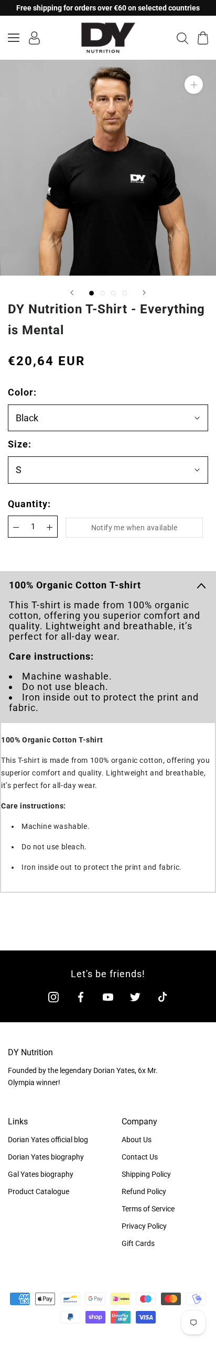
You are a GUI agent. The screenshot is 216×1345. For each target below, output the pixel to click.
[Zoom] (194, 84)
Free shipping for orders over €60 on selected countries (108, 8)
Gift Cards (138, 1243)
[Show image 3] (113, 293)
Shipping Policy (146, 1174)
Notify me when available (134, 527)
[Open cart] (203, 38)
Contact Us (140, 1157)
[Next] (144, 292)
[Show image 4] (124, 293)
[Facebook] (80, 996)
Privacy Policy (144, 1226)
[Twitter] (135, 996)
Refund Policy (144, 1191)
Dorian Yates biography (46, 1157)
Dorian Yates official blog (48, 1139)
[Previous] (71, 292)
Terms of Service (148, 1209)
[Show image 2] (102, 293)
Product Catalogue (38, 1191)
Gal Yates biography (40, 1174)
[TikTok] (162, 996)
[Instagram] (53, 996)
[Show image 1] (91, 293)
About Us (137, 1139)
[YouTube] (108, 996)
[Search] (182, 37)
